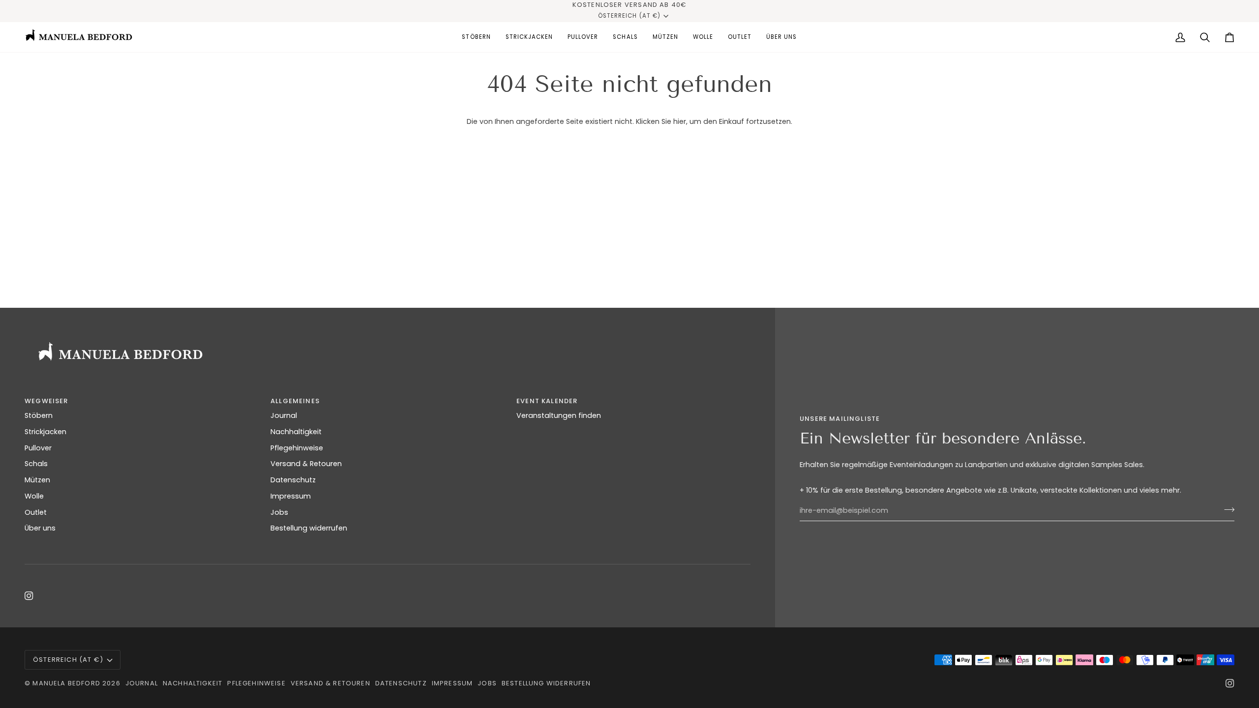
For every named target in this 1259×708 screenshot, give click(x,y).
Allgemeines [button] (295, 401)
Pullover (38, 448)
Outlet (36, 512)
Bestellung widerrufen (308, 528)
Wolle (34, 496)
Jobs (279, 512)
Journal (283, 415)
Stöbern (39, 415)
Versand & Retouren (306, 464)
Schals (36, 464)
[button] (476, 37)
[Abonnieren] (1226, 509)
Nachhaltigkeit (296, 432)
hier (679, 121)
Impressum (290, 496)
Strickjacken (45, 432)
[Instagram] (29, 595)
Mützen (37, 480)
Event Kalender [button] (546, 401)
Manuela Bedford (66, 683)
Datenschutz (293, 480)
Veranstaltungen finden (558, 415)
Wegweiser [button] (46, 401)
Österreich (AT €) (629, 16)
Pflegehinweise (296, 448)
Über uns (40, 528)
